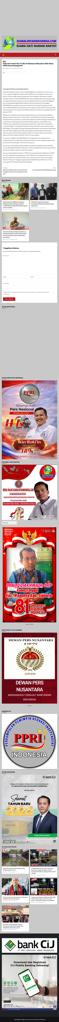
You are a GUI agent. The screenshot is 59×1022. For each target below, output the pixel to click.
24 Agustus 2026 (40, 875)
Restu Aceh (6, 239)
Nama (5, 277)
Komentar (6, 255)
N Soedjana (6, 900)
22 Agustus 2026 (40, 902)
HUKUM (33, 893)
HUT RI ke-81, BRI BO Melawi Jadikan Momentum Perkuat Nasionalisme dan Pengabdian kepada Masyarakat (13, 926)
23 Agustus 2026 (12, 900)
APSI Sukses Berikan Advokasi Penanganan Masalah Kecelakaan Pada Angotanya (42, 204)
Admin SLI (6, 871)
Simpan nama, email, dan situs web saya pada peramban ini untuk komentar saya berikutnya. (26, 293)
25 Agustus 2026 (12, 871)
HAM (4, 61)
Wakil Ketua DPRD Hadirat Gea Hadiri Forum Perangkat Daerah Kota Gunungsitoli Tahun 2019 (15, 171)
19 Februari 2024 (12, 239)
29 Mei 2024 (42, 207)
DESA (4, 864)
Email (32, 277)
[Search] (55, 54)
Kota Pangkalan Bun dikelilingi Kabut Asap (44, 169)
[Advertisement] (29, 6)
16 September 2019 (17, 68)
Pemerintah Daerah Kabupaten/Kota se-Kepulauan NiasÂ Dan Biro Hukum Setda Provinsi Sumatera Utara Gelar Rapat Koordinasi (15, 234)
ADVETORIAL (5, 920)
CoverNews (34, 1019)
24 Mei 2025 (13, 209)
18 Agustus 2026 (12, 929)
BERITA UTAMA (35, 864)
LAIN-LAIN (5, 893)
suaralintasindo (7, 68)
